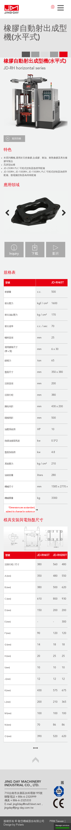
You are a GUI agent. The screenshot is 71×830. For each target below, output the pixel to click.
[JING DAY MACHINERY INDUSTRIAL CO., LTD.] (11, 9)
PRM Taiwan (57, 821)
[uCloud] (62, 783)
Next (62, 212)
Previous (8, 212)
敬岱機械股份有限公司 (31, 821)
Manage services (62, 825)
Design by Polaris (14, 825)
